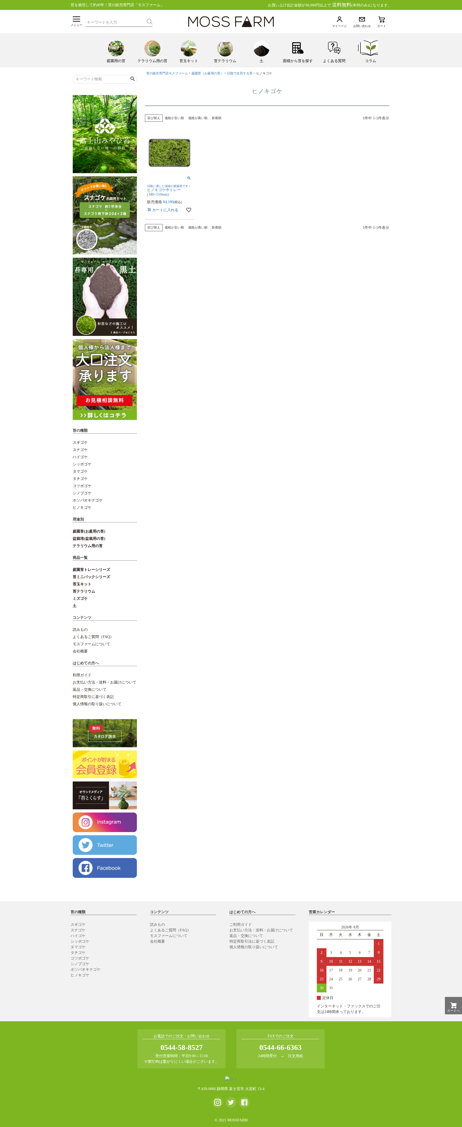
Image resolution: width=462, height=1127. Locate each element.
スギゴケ (80, 443)
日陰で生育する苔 (240, 73)
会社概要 (80, 651)
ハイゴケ (80, 457)
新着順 (216, 118)
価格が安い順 (174, 118)
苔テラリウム (84, 591)
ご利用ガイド (240, 925)
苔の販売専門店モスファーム (167, 73)
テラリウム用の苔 (88, 546)
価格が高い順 (197, 118)
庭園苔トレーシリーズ (91, 570)
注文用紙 (295, 1056)
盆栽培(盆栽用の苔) (89, 539)
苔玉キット (82, 584)
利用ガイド (82, 675)
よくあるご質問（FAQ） (93, 637)
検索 (149, 21)
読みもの (80, 630)
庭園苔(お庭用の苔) (89, 531)
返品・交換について (89, 690)
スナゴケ (80, 450)
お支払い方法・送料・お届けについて (104, 682)
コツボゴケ (82, 486)
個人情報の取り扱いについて (97, 704)
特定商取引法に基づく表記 (251, 941)
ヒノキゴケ (82, 508)
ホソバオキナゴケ (88, 500)
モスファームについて (91, 644)
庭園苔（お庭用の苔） (207, 73)
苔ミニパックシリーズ (91, 577)
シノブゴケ (82, 493)
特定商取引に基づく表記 (93, 697)
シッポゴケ (82, 464)
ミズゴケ (80, 599)
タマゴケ (80, 471)
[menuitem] (116, 50)
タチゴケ (80, 479)
